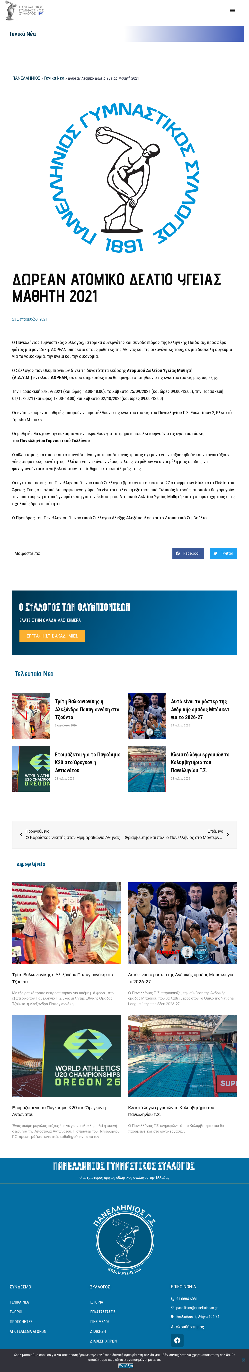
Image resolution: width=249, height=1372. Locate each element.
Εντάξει (126, 1365)
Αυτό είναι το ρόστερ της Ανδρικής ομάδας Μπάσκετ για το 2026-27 (200, 709)
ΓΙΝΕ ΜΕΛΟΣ (100, 1321)
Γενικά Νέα (23, 33)
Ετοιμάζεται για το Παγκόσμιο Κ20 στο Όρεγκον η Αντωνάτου (88, 762)
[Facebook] (177, 1340)
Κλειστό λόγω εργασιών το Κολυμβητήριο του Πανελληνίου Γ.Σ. (200, 762)
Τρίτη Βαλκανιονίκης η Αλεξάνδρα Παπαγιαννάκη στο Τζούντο (87, 709)
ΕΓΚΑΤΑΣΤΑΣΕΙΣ (103, 1312)
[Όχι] (243, 1360)
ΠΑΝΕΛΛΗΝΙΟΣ (26, 78)
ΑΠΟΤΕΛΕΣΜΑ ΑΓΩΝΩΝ (28, 1331)
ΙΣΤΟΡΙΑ (96, 1302)
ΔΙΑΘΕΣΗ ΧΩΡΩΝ (103, 1341)
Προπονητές (21, 1321)
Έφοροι (16, 1312)
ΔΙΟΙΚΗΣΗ (98, 1331)
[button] (233, 10)
